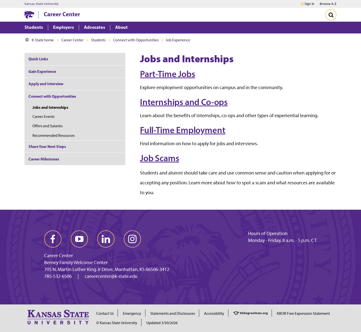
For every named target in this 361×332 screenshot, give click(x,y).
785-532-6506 (58, 276)
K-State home (43, 40)
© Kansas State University (116, 322)
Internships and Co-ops (184, 101)
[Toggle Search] (330, 14)
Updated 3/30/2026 (162, 322)
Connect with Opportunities (136, 40)
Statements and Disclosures (172, 313)
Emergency (132, 313)
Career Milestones (43, 159)
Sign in (309, 4)
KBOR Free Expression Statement (303, 313)
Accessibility (214, 313)
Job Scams (159, 158)
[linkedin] (105, 239)
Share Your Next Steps (47, 146)
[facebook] (52, 239)
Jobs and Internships (50, 107)
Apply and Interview (45, 83)
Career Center (62, 14)
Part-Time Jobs (167, 73)
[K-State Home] (29, 14)
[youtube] (79, 239)
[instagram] (132, 239)
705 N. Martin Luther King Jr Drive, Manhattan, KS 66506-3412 (106, 269)
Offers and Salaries (47, 126)
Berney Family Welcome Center (76, 262)
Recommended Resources (53, 135)
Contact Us (105, 313)
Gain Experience (42, 71)
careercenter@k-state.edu (111, 276)
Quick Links (38, 58)
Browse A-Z (328, 4)
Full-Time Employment (182, 130)
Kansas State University (42, 4)
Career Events (43, 116)
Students (98, 40)
